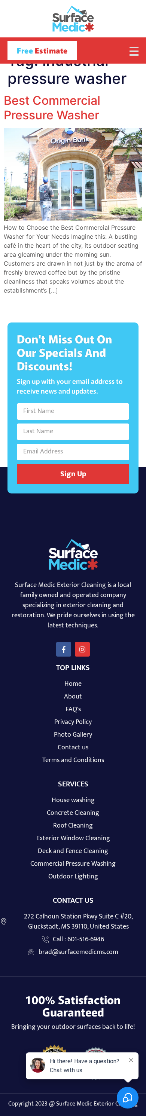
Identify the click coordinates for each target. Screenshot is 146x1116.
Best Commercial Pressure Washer (52, 107)
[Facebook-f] (63, 649)
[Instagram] (82, 649)
